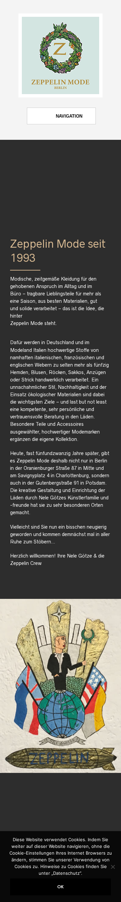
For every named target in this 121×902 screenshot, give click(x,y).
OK (60, 887)
